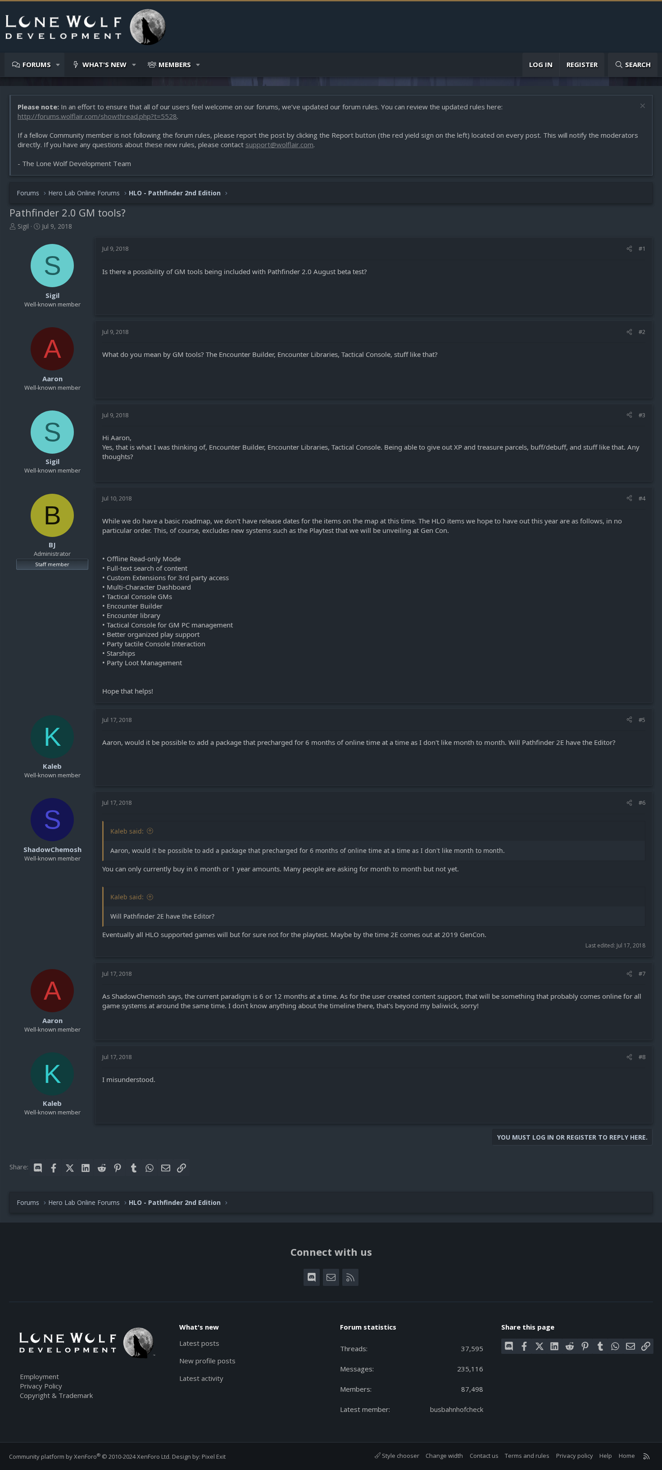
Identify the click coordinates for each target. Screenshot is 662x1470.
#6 (642, 802)
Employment (39, 1376)
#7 (642, 973)
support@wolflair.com (279, 144)
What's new (104, 64)
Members (175, 64)
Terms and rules (527, 1456)
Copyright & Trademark (56, 1395)
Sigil (23, 226)
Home (627, 1456)
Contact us (484, 1456)
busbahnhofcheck (456, 1409)
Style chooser (400, 1456)
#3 (642, 415)
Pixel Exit (214, 1456)
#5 (642, 720)
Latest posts (199, 1343)
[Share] (629, 248)
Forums (37, 64)
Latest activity (201, 1378)
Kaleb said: (127, 831)
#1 (642, 248)
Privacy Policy (41, 1385)
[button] (58, 65)
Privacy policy (574, 1456)
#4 (642, 498)
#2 (642, 332)
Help (605, 1456)
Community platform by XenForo (90, 1456)
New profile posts (207, 1360)
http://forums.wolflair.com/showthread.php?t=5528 (97, 116)
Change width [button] (444, 1456)
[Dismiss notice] (641, 107)
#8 (642, 1057)
